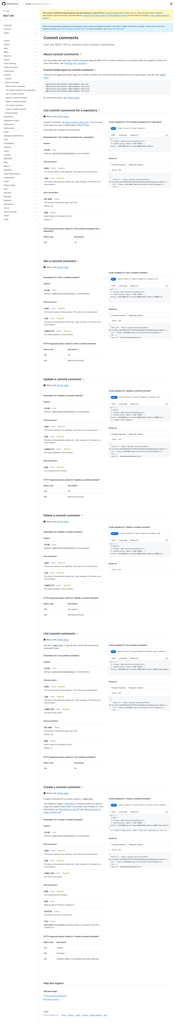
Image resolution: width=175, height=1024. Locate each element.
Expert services (96, 1015)
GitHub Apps (63, 116)
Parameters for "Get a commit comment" (62, 277)
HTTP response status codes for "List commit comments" (70, 757)
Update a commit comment (62, 379)
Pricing (85, 1015)
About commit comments (61, 54)
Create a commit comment (62, 787)
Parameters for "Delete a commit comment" (63, 532)
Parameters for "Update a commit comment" (63, 395)
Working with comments (75, 63)
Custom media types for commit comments (69, 69)
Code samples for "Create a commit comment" (130, 798)
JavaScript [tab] (123, 135)
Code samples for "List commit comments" (128, 645)
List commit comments (59, 633)
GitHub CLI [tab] (134, 135)
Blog (105, 1015)
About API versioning (115, 29)
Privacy (71, 1015)
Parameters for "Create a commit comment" (63, 819)
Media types (73, 98)
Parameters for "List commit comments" (62, 655)
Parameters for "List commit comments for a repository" (69, 137)
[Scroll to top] (169, 1018)
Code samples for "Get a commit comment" (128, 272)
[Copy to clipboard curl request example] (166, 135)
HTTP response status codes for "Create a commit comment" (71, 936)
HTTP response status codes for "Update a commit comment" (72, 480)
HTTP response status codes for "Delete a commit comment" (71, 598)
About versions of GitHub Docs (73, 29)
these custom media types (77, 122)
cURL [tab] (113, 135)
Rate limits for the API (69, 809)
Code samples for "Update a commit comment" (130, 391)
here (87, 125)
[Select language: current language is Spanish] (171, 4)
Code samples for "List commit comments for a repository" (135, 122)
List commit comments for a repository (70, 110)
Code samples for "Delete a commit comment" (129, 527)
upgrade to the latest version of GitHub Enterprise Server (105, 15)
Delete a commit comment (62, 515)
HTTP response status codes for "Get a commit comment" (70, 343)
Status (78, 1015)
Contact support (52, 999)
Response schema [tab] (136, 165)
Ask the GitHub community (56, 996)
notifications (69, 803)
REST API (8, 15)
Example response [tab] (118, 165)
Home (8, 11)
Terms (63, 1015)
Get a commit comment (60, 261)
